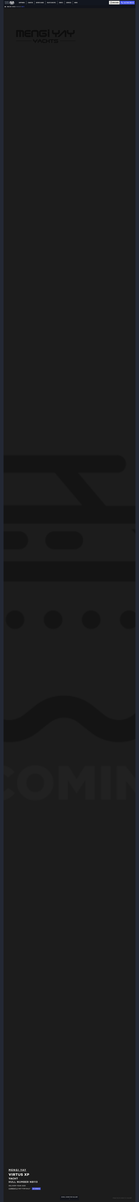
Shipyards (22, 2)
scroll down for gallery (69, 1197)
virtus (13, 6)
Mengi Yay (9, 6)
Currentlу (13, 1188)
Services (68, 2)
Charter (30, 2)
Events (61, 2)
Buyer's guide (40, 2)
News (76, 2)
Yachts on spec (51, 2)
